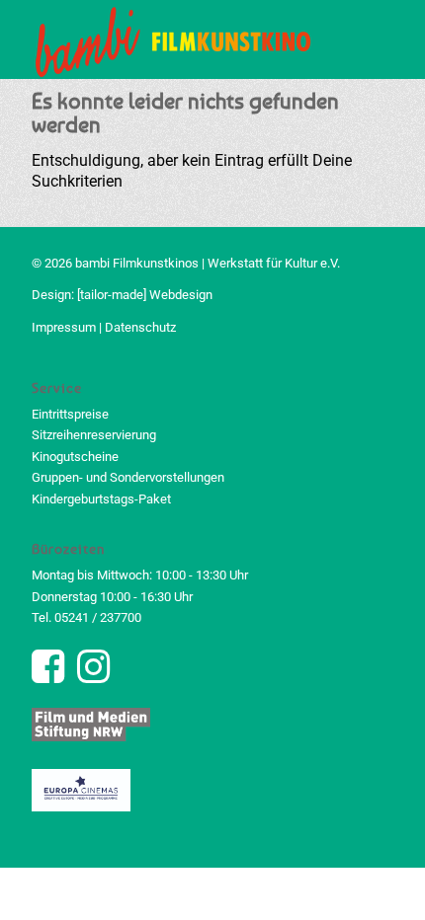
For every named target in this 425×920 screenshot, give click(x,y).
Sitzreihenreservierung (94, 434)
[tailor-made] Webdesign (144, 294)
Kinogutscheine (75, 456)
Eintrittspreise (70, 414)
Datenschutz (140, 327)
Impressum (64, 327)
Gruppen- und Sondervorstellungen (128, 477)
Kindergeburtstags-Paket (101, 499)
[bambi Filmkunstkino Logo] (176, 39)
